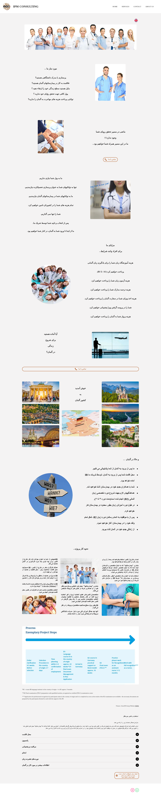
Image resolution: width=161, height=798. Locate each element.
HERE (137, 706)
